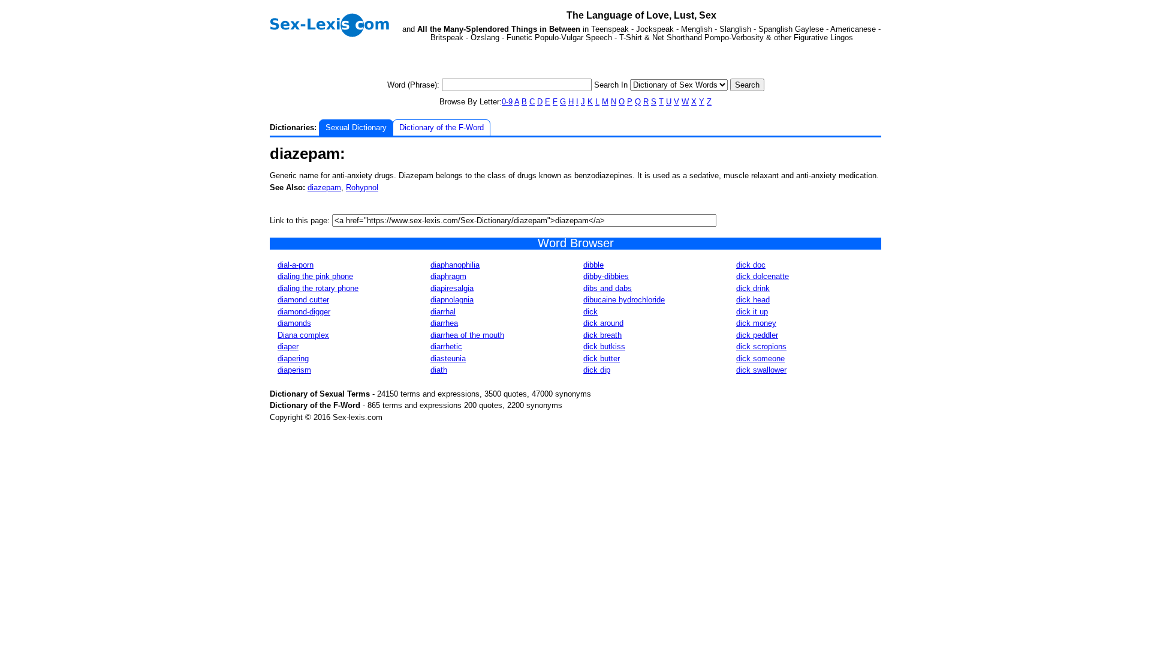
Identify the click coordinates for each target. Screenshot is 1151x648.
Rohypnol (362, 187)
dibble (593, 264)
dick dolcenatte (762, 276)
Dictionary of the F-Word (441, 127)
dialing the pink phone (315, 276)
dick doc (751, 264)
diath (438, 369)
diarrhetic (446, 346)
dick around (603, 323)
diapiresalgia (452, 288)
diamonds (294, 323)
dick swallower (761, 369)
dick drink (753, 288)
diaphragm (448, 276)
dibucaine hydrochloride (624, 299)
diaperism (294, 369)
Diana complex (303, 335)
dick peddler (757, 335)
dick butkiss (604, 346)
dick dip (596, 369)
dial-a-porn (296, 264)
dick (590, 311)
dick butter (601, 358)
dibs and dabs (607, 288)
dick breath (602, 335)
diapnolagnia (452, 299)
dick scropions (761, 346)
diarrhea (444, 323)
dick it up (752, 311)
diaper (288, 346)
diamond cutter (303, 299)
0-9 (507, 101)
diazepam (324, 187)
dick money (756, 323)
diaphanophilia (455, 264)
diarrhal (443, 311)
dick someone (760, 358)
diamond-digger (304, 311)
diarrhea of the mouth (467, 335)
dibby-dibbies (606, 276)
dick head (753, 299)
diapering (293, 358)
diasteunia (448, 358)
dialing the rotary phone (318, 288)
